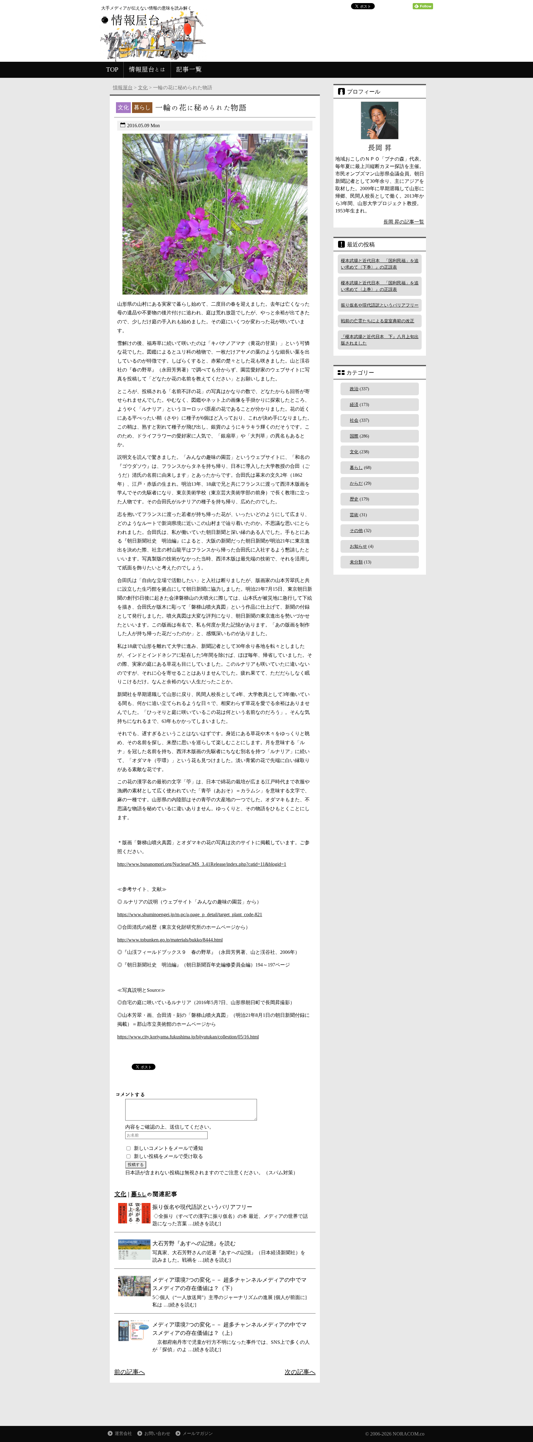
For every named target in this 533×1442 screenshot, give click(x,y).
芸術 (354, 515)
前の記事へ (129, 1372)
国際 (354, 436)
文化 (143, 87)
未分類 (356, 562)
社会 (354, 420)
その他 (356, 530)
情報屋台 (123, 87)
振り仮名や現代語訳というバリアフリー (380, 305)
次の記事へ (300, 1372)
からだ (356, 483)
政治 (354, 389)
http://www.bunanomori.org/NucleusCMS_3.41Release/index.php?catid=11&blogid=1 (201, 864)
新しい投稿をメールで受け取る (168, 1156)
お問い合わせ (157, 1433)
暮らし (139, 1194)
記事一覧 (189, 69)
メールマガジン (198, 1433)
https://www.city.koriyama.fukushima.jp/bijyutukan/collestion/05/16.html (188, 1036)
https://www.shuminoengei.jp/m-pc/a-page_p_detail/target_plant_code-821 (189, 914)
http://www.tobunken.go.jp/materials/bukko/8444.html (170, 939)
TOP (112, 69)
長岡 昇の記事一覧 (403, 221)
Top (518, 1427)
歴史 (354, 499)
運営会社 (123, 1433)
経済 (354, 404)
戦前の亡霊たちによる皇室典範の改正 (377, 321)
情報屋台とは (147, 69)
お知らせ (358, 546)
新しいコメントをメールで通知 (168, 1148)
